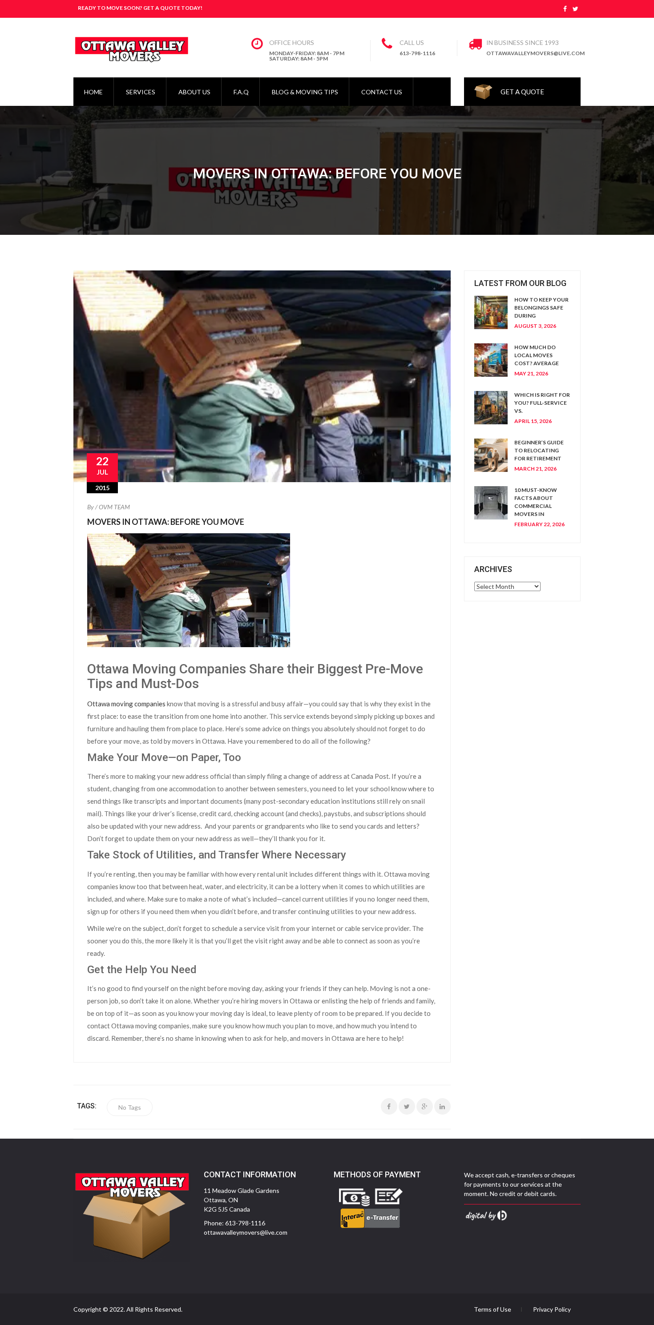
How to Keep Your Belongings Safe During (541, 307)
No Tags (129, 1107)
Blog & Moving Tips (305, 92)
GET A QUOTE (522, 92)
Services (140, 92)
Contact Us (381, 92)
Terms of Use (492, 1309)
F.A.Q (241, 92)
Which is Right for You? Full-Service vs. (542, 402)
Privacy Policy (552, 1309)
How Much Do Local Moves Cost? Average (536, 355)
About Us (194, 92)
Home (93, 92)
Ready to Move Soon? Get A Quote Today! (140, 7)
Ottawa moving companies (126, 704)
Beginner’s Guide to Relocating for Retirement (539, 450)
